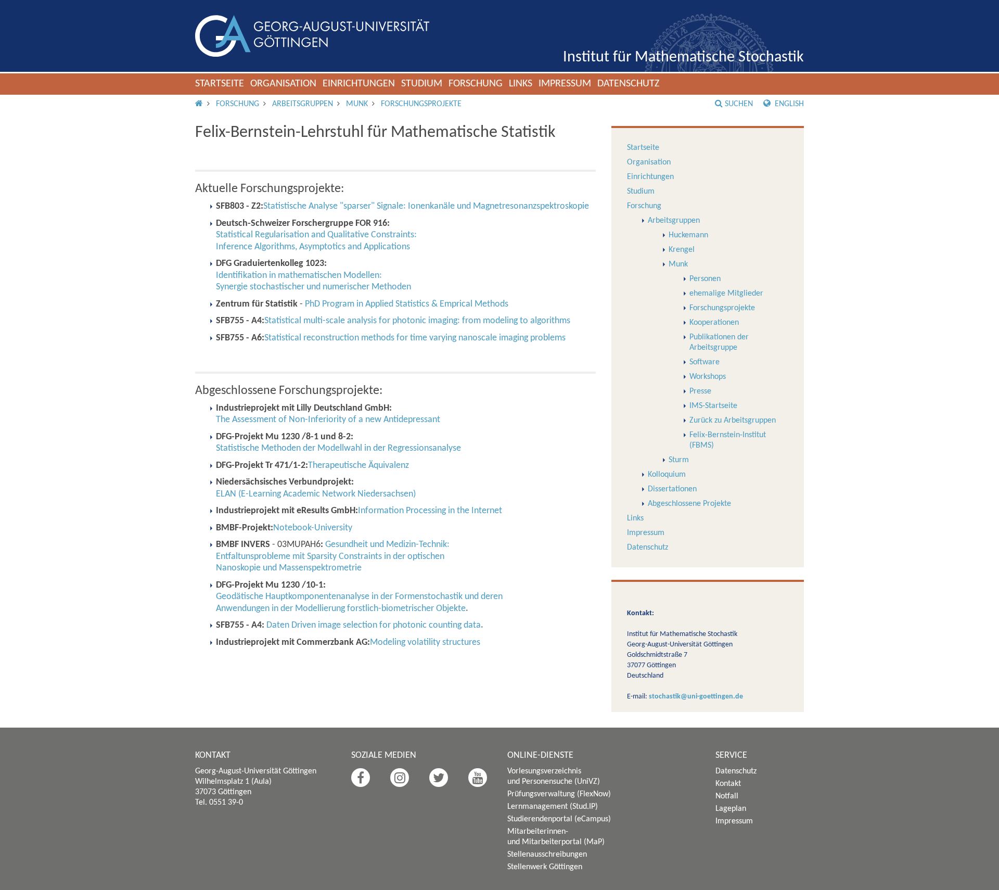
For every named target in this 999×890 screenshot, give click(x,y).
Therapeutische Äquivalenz (358, 466)
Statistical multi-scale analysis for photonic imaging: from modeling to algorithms (417, 321)
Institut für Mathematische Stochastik (683, 57)
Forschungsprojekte (421, 104)
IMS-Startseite (713, 406)
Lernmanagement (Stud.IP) (552, 807)
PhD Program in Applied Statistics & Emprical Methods (406, 304)
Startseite (219, 84)
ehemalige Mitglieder (726, 293)
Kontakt (728, 784)
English (788, 104)
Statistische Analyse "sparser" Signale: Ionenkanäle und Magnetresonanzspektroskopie (426, 206)
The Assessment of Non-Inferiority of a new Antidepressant (328, 420)
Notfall (726, 796)
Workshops (707, 377)
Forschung (476, 84)
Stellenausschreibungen (547, 854)
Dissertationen (672, 489)
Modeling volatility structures (425, 642)
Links (520, 84)
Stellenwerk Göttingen (544, 867)
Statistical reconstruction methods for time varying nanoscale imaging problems (415, 338)
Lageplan (730, 809)
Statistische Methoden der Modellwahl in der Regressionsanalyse (338, 448)
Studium (421, 84)
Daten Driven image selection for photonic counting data (373, 625)
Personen (705, 279)
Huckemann (688, 235)
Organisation (283, 84)
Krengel (682, 250)
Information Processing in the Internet (430, 511)
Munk (357, 104)
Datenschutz (628, 84)
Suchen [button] (739, 104)
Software (704, 362)
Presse (700, 391)
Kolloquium (667, 475)
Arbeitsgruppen (302, 104)
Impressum (565, 84)
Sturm (679, 460)
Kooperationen (714, 323)
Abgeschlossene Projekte (689, 504)
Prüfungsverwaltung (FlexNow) (559, 794)
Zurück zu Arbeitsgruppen (732, 420)
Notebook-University (312, 528)
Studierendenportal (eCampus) (559, 819)
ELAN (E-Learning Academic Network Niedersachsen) (316, 494)
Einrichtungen (359, 84)
